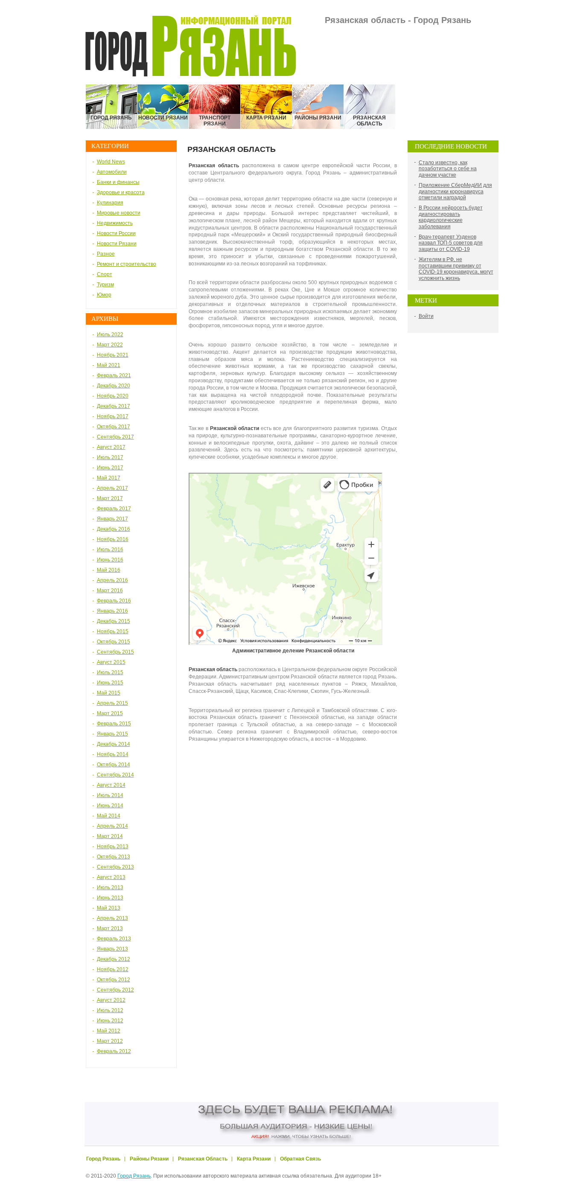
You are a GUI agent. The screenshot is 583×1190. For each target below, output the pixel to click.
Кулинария (110, 203)
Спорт (104, 274)
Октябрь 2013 (113, 857)
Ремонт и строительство (126, 264)
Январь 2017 (112, 519)
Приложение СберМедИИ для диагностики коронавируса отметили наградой (455, 191)
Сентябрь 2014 (115, 775)
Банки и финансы (118, 182)
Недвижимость (115, 223)
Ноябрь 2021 (112, 355)
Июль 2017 (110, 457)
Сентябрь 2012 (115, 990)
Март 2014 (110, 836)
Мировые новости (118, 213)
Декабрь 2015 (113, 621)
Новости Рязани (117, 244)
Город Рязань (134, 1176)
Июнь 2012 (110, 1021)
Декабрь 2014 (113, 744)
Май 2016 (108, 570)
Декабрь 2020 (113, 386)
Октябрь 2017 (113, 427)
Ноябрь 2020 (112, 396)
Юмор (104, 295)
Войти (426, 316)
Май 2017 (108, 478)
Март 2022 (110, 345)
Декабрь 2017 (113, 406)
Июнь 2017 (110, 468)
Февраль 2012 (114, 1051)
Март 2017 (110, 498)
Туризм (105, 285)
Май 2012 (108, 1031)
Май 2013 (108, 908)
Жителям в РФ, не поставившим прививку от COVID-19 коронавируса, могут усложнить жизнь (456, 268)
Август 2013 (111, 877)
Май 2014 (108, 816)
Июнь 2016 (110, 560)
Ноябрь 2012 (112, 969)
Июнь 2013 (110, 898)
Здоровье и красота (121, 192)
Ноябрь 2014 (112, 754)
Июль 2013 (110, 887)
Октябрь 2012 (113, 980)
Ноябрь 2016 (112, 539)
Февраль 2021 (114, 375)
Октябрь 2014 (113, 765)
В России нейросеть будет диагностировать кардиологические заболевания (451, 217)
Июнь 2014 (110, 806)
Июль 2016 (110, 550)
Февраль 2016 (114, 601)
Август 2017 (111, 447)
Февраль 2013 (114, 939)
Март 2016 (110, 591)
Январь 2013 (112, 949)
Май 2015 (108, 693)
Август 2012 (111, 1000)
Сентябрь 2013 (115, 867)
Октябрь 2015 (113, 642)
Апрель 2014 (112, 826)
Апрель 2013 (112, 918)
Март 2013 (110, 928)
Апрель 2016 (112, 580)
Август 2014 (111, 785)
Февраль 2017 (114, 509)
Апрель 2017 (112, 488)
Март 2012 (110, 1041)
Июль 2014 (110, 795)
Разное (106, 254)
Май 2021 (108, 365)
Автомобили (112, 172)
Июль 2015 (110, 672)
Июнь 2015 (110, 683)
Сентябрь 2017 (115, 437)
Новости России (116, 233)
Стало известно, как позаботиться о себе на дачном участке (448, 169)
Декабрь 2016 (113, 529)
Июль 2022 (110, 335)
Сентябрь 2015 (115, 652)
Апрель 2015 (112, 703)
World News (111, 162)
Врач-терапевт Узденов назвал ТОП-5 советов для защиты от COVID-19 (451, 243)
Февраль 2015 (114, 724)
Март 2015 (110, 713)
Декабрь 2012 (113, 959)
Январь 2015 (112, 734)
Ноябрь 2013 (112, 847)
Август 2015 (111, 662)
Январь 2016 (112, 611)
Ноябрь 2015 (112, 631)
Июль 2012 (110, 1010)
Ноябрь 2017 (112, 416)
